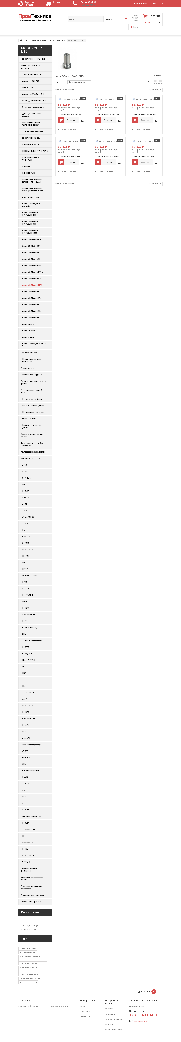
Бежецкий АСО (28, 654)
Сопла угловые (28, 324)
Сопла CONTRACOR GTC (31, 298)
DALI (24, 530)
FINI (23, 484)
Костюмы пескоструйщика (33, 405)
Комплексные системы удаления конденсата (31, 123)
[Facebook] (153, 991)
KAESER (25, 725)
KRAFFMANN (27, 595)
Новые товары (85, 1011)
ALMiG (24, 504)
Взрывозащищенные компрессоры (29, 869)
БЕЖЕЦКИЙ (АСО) (29, 628)
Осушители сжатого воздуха (32, 895)
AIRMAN (25, 497)
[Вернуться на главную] (21, 40)
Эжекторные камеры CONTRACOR (30, 158)
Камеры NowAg (28, 173)
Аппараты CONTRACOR (31, 81)
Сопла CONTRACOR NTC (32, 292)
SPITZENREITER (28, 614)
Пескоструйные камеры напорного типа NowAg (32, 180)
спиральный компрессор (29, 974)
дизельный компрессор (28, 982)
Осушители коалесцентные (33, 107)
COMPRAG (26, 478)
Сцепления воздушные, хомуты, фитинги (33, 382)
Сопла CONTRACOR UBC (31, 266)
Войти (135, 27)
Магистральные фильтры (31, 902)
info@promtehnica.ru (140, 1021)
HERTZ (25, 569)
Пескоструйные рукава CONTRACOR (31, 360)
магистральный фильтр (28, 971)
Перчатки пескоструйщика (33, 412)
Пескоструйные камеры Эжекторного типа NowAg (32, 189)
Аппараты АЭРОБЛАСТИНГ (33, 94)
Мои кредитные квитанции (114, 1019)
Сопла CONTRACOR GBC (31, 311)
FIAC (24, 562)
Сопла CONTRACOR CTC (31, 246)
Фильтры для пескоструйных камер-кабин (32, 444)
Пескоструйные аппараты (31, 74)
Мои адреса (109, 1024)
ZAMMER (26, 621)
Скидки (82, 1006)
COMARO (25, 543)
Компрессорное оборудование (33, 452)
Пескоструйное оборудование (35, 40)
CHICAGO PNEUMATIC (31, 771)
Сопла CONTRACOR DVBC (32, 272)
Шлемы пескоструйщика (32, 399)
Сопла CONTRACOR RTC (31, 239)
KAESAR (25, 588)
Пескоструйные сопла (57, 40)
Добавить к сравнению (68, 129)
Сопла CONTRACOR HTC (32, 305)
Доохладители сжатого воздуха (31, 114)
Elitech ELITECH (28, 660)
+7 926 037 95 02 (87, 4)
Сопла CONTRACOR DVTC (32, 253)
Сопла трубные (28, 337)
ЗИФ (24, 634)
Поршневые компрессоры (31, 641)
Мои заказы (109, 1009)
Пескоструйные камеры (30, 138)
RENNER (25, 608)
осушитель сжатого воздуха (30, 956)
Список (160, 84)
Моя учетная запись (112, 1002)
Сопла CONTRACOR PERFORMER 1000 (30, 232)
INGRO (24, 582)
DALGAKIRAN (27, 549)
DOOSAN (25, 777)
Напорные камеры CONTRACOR (35, 151)
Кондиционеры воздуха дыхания (31, 426)
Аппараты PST (28, 87)
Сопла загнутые (28, 331)
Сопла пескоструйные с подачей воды (31, 205)
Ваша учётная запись (135, 17)
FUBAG (25, 667)
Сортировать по (61, 82)
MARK (24, 601)
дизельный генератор (28, 952)
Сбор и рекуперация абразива (32, 131)
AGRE (24, 699)
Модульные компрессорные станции (32, 878)
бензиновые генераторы (29, 967)
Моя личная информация (113, 1029)
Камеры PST (27, 166)
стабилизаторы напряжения (30, 978)
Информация (30, 912)
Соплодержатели (27, 368)
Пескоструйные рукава (30, 353)
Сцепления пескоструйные (31, 375)
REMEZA (25, 491)
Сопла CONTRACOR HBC (32, 318)
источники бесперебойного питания (33, 960)
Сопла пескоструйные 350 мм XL (34, 345)
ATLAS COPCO (28, 517)
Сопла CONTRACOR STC (31, 279)
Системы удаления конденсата (33, 100)
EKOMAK (25, 556)
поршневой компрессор (28, 963)
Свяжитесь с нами (86, 1016)
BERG (24, 471)
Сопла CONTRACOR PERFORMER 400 (30, 214)
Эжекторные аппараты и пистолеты (30, 66)
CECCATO (26, 536)
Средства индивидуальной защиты (31, 391)
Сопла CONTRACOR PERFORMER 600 (30, 223)
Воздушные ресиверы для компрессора (31, 887)
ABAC (24, 465)
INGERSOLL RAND (29, 575)
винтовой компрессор (28, 949)
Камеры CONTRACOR (30, 144)
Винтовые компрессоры (30, 458)
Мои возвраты (110, 1014)
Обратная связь (141, 3)
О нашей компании (29, 929)
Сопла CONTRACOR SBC (31, 259)
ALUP (24, 510)
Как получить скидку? (30, 926)
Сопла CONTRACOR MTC (32, 285)
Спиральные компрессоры (31, 816)
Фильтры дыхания (29, 418)
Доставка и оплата (29, 922)
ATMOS (25, 523)
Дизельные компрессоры (31, 745)
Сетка (155, 84)
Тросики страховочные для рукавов (32, 435)
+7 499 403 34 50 (87, 2)
